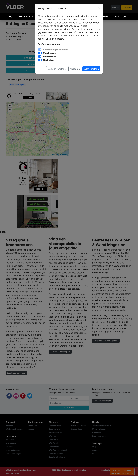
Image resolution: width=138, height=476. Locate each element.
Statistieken (49, 56)
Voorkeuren (49, 53)
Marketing (48, 60)
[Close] (99, 8)
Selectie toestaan (57, 69)
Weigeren (75, 69)
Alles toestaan (91, 69)
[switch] (40, 53)
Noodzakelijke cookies (55, 49)
